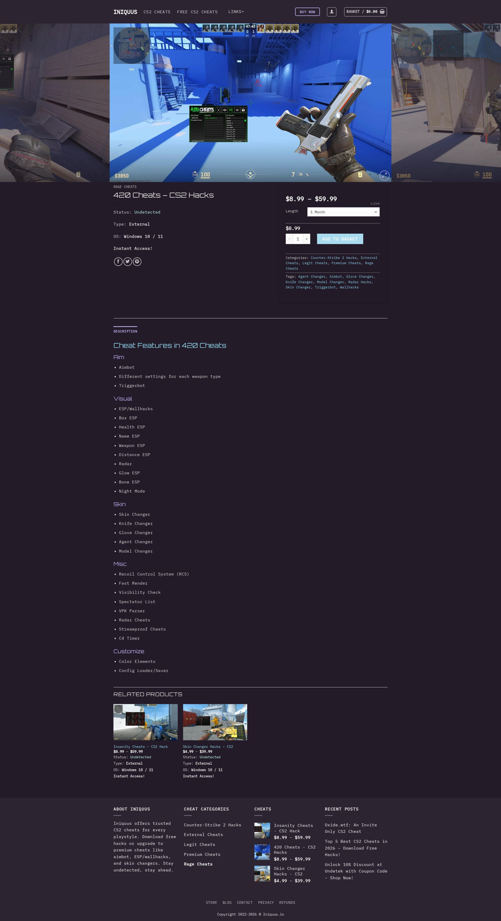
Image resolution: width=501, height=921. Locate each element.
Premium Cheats (346, 263)
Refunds (287, 902)
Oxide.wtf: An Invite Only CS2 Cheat (351, 828)
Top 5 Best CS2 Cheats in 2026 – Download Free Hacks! (356, 848)
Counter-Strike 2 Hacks (334, 258)
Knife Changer (299, 282)
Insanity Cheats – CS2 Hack (141, 746)
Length (292, 211)
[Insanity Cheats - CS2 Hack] (146, 722)
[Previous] (16, 103)
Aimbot (336, 276)
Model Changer (330, 282)
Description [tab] (125, 331)
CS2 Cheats (157, 11)
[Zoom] (384, 176)
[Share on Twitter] (127, 261)
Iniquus (123, 12)
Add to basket (340, 238)
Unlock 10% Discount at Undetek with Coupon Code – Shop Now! (356, 871)
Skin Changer (298, 287)
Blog (227, 902)
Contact (245, 902)
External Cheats (203, 834)
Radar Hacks (359, 282)
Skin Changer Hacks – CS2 (208, 746)
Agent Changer (311, 276)
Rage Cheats (125, 186)
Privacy (266, 902)
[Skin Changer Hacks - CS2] (215, 722)
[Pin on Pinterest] (137, 261)
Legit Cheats (314, 263)
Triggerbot (325, 287)
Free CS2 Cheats (197, 11)
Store (211, 902)
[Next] (484, 103)
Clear (375, 203)
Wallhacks (349, 287)
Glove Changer (359, 276)
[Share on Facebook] (118, 261)
